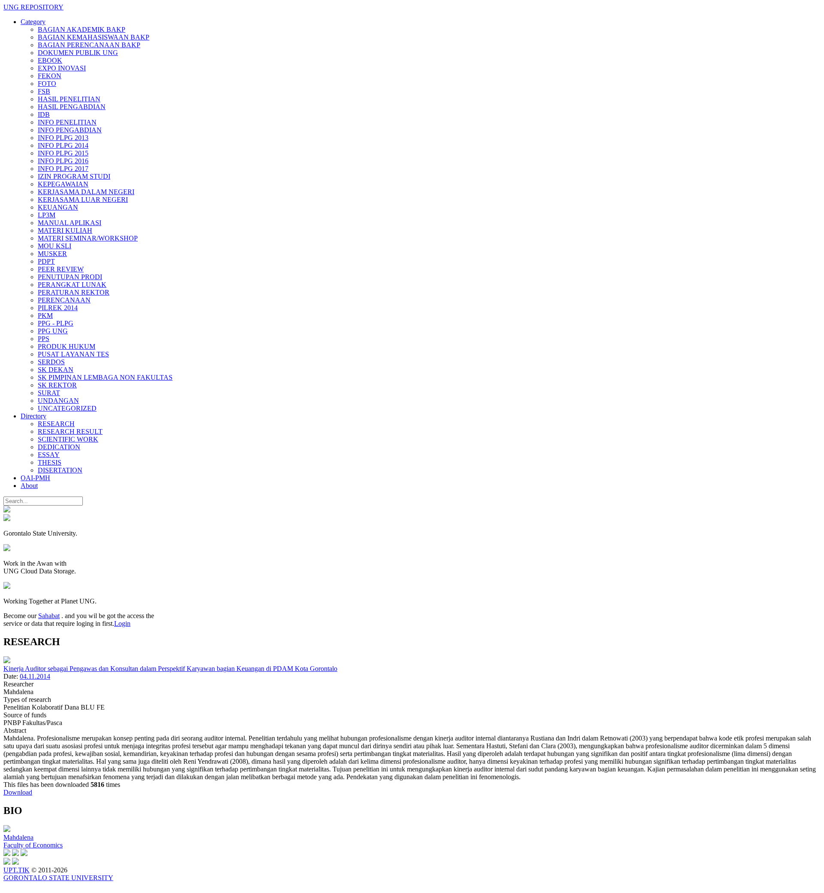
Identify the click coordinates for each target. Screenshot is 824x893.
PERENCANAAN (64, 300)
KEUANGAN (58, 207)
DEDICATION (59, 447)
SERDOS (51, 362)
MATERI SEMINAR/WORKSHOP (88, 238)
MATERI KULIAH (65, 230)
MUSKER (52, 253)
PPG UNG (53, 331)
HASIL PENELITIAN (69, 99)
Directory (33, 416)
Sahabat (49, 615)
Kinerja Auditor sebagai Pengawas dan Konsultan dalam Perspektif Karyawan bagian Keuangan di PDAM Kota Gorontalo (170, 668)
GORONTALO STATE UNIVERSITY (58, 877)
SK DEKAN (55, 369)
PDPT (46, 261)
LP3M (46, 215)
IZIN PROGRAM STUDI (74, 176)
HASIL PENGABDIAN (72, 106)
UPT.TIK (16, 870)
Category (33, 21)
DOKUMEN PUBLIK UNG (78, 52)
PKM (45, 315)
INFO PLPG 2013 (63, 137)
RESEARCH (56, 423)
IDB (44, 114)
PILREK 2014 (58, 307)
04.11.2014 (35, 676)
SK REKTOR (57, 385)
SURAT (49, 392)
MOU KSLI (54, 246)
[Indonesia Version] (6, 510)
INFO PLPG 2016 (63, 161)
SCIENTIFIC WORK (68, 439)
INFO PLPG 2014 (63, 145)
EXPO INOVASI (62, 68)
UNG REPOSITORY (33, 7)
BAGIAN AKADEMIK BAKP (81, 29)
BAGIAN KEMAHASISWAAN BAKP (93, 37)
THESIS (49, 462)
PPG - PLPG (55, 323)
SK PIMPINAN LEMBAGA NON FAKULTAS (105, 377)
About (29, 485)
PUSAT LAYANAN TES (73, 354)
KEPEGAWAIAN (63, 184)
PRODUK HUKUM (66, 346)
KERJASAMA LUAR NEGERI (83, 199)
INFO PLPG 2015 (63, 153)
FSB (44, 91)
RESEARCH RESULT (70, 431)
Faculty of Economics (33, 845)
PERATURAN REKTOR (73, 292)
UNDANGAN (58, 400)
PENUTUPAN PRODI (70, 276)
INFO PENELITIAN (67, 122)
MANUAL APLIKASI (69, 222)
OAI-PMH (35, 478)
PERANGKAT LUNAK (72, 284)
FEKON (49, 75)
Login (122, 623)
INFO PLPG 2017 (63, 168)
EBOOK (50, 60)
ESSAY (49, 454)
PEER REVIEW (61, 269)
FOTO (47, 83)
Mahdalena (18, 837)
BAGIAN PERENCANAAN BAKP (89, 45)
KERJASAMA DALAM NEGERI (86, 191)
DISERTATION (60, 470)
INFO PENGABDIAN (70, 130)
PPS (43, 338)
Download (17, 792)
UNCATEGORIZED (67, 408)
